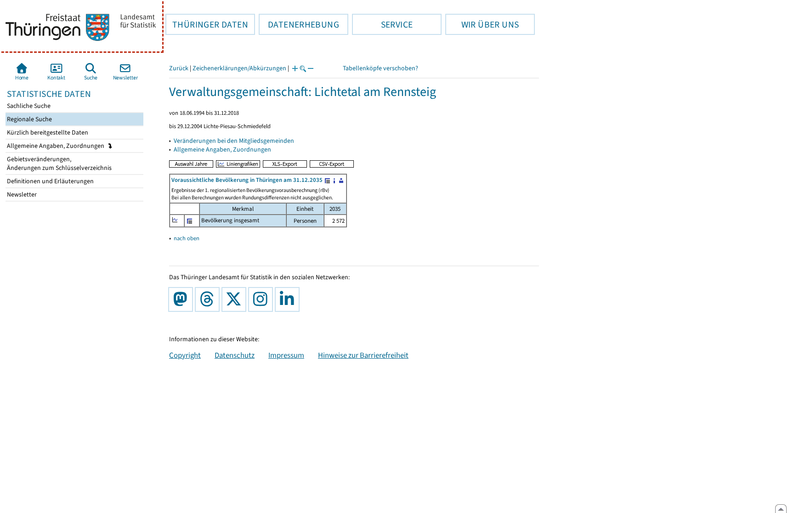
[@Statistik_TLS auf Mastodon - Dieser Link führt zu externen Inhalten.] (182, 299)
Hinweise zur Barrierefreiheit (363, 355)
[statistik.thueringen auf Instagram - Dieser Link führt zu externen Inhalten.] (262, 299)
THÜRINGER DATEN (206, 24)
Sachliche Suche (28, 105)
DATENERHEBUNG (299, 24)
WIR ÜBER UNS (482, 24)
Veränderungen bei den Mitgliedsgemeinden (234, 140)
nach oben (186, 238)
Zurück (178, 68)
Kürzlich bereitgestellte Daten (47, 132)
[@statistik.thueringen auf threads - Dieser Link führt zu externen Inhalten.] (209, 299)
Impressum (286, 355)
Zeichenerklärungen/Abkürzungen (239, 68)
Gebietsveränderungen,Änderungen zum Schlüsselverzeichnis (59, 163)
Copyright (185, 355)
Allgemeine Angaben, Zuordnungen (56, 145)
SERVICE (382, 24)
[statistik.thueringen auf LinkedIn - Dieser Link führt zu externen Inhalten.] (289, 299)
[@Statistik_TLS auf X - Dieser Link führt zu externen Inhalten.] (235, 299)
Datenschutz (235, 355)
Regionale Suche (29, 119)
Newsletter (21, 194)
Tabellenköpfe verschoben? (380, 68)
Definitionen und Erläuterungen (50, 181)
